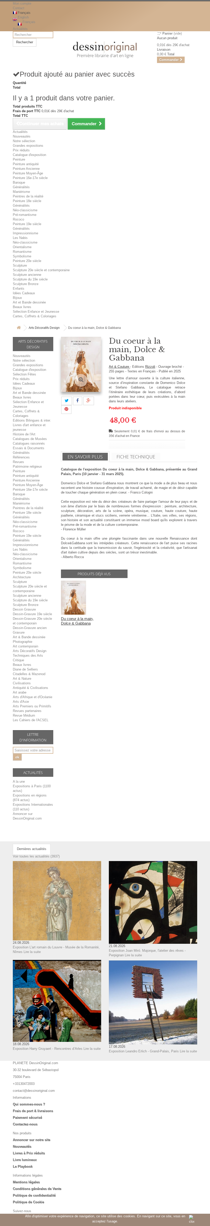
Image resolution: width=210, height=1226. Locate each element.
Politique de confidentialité (34, 1195)
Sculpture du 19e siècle (30, 279)
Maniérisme (21, 192)
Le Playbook (23, 1166)
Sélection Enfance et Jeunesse (36, 311)
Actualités (20, 29)
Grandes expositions (28, 146)
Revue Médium (24, 715)
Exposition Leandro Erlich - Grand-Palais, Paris (144, 1051)
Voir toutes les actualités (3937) (36, 856)
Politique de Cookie (28, 1202)
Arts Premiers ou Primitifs (32, 706)
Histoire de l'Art (24, 434)
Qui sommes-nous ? (29, 1104)
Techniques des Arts (28, 655)
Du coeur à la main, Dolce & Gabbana (77, 620)
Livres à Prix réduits (29, 1153)
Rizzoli (150, 367)
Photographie (22, 642)
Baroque (19, 182)
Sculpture (20, 265)
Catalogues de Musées (30, 439)
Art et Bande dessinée (29, 302)
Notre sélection (24, 141)
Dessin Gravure (24, 609)
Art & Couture (119, 367)
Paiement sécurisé (27, 1117)
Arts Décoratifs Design (44, 328)
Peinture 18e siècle (27, 201)
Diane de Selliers (25, 669)
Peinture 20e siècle (27, 261)
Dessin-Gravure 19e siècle (32, 614)
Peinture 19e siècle (27, 224)
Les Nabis (20, 238)
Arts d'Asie (21, 702)
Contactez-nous (25, 1124)
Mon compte (22, 3)
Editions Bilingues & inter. (32, 420)
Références (21, 457)
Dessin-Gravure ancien (30, 628)
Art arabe (19, 692)
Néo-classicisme (25, 210)
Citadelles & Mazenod (29, 674)
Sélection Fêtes (24, 374)
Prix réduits (21, 150)
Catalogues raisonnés (29, 443)
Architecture (22, 577)
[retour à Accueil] (19, 328)
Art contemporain (25, 646)
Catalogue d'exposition (29, 155)
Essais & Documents (28, 448)
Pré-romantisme (24, 215)
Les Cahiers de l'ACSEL (30, 720)
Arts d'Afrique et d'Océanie (32, 697)
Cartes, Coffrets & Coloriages (34, 316)
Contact (18, 8)
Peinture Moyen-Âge (28, 173)
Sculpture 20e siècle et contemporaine (41, 270)
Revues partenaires (27, 711)
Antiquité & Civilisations (30, 688)
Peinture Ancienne (26, 169)
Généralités (21, 187)
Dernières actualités (31, 849)
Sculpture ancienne (27, 275)
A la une (19, 781)
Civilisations (22, 683)
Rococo (18, 219)
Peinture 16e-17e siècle (30, 178)
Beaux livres (22, 307)
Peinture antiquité (26, 164)
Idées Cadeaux (24, 293)
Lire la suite (32, 952)
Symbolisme (22, 256)
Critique (18, 660)
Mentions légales (26, 1182)
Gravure (19, 632)
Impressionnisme (25, 233)
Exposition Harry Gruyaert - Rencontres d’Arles (47, 1049)
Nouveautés (21, 136)
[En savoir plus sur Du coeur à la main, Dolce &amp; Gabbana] (73, 598)
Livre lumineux (25, 1160)
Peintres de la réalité (28, 196)
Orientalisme (22, 247)
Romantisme (22, 252)
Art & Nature (22, 678)
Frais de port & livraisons (33, 1111)
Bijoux (17, 298)
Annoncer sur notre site (31, 1140)
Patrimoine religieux (27, 466)
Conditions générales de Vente (37, 1189)
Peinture (19, 159)
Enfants (18, 288)
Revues (18, 462)
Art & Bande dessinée (29, 637)
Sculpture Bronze (25, 284)
